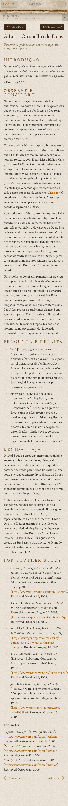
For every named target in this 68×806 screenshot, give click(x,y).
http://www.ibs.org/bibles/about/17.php (39, 592)
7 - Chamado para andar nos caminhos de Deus (24, 18)
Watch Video (14, 27)
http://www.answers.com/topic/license (31, 751)
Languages (9, 4)
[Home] (34, 4)
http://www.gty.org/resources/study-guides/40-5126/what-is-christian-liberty (35, 642)
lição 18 (54, 193)
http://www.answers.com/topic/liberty (31, 765)
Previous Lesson (17, 778)
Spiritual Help (52, 27)
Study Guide (10, 16)
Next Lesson (53, 778)
